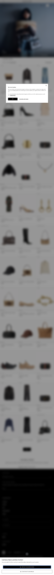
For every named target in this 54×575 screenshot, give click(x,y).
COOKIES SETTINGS (23, 99)
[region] (27, 93)
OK (12, 98)
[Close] (27, 554)
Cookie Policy (13, 95)
